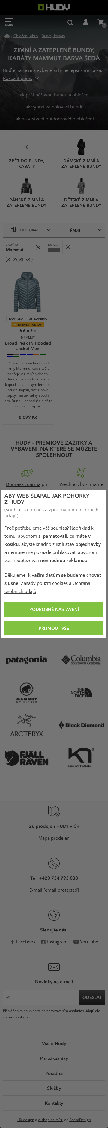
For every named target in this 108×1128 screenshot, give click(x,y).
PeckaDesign (80, 1120)
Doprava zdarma (23, 484)
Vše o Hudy (54, 1043)
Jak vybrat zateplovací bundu (54, 107)
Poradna (54, 1073)
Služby (54, 1088)
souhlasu (20, 1017)
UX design (25, 1120)
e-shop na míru (50, 1120)
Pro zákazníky (54, 1058)
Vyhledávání (70, 22)
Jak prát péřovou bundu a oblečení (54, 95)
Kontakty (54, 1103)
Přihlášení (85, 22)
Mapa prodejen (54, 838)
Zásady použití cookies (44, 583)
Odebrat (38, 247)
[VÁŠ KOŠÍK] (100, 22)
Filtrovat (29, 230)
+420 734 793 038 (58, 878)
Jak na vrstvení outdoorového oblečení (54, 119)
